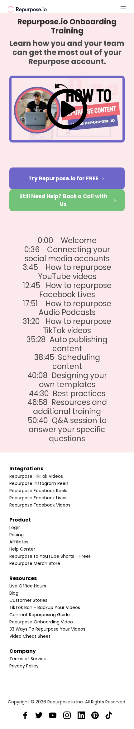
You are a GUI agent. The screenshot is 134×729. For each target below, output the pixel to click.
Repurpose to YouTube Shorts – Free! (49, 556)
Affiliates (18, 542)
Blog (13, 593)
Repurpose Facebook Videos (39, 505)
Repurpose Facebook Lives (37, 498)
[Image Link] (27, 9)
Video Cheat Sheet (29, 636)
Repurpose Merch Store (34, 563)
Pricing (16, 535)
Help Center (22, 549)
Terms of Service (27, 659)
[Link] (25, 715)
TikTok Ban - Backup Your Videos (44, 607)
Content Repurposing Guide (39, 615)
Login (15, 527)
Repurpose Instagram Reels (39, 483)
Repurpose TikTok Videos (36, 476)
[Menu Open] (107, 8)
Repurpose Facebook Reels (38, 490)
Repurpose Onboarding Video (41, 622)
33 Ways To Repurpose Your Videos (47, 629)
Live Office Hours (27, 586)
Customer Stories (28, 600)
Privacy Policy (24, 666)
